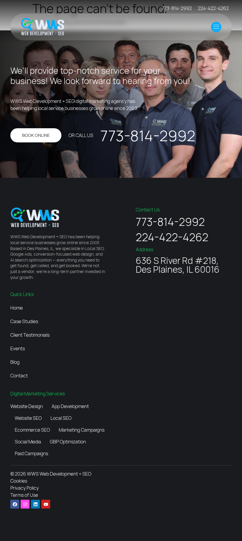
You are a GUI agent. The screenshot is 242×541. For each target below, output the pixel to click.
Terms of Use (24, 495)
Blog (14, 362)
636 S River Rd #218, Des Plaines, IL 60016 (178, 264)
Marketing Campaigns (81, 430)
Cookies (18, 481)
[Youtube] (45, 504)
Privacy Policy (24, 488)
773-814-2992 (177, 8)
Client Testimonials (30, 335)
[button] (216, 27)
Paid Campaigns (31, 453)
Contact (19, 375)
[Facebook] (14, 504)
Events (17, 348)
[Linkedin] (35, 504)
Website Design (26, 406)
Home (16, 308)
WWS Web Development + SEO (59, 474)
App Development (70, 406)
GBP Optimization (68, 441)
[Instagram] (25, 504)
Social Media (28, 441)
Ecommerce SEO (32, 430)
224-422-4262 (213, 8)
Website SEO (28, 418)
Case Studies (24, 321)
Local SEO (60, 418)
